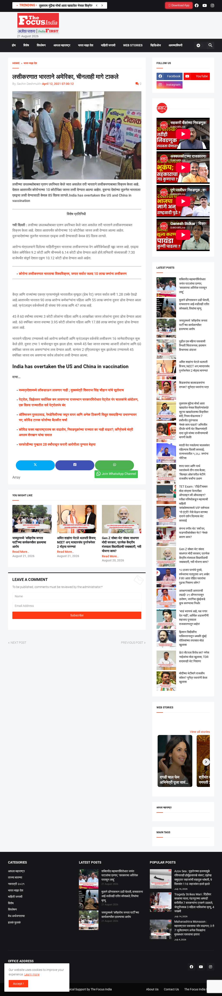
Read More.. (20, 551)
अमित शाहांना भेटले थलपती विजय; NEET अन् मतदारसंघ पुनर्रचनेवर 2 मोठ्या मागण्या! (76, 542)
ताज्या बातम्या (15, 877)
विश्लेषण (41, 45)
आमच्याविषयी (175, 45)
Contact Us (171, 989)
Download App (180, 5)
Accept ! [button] (18, 983)
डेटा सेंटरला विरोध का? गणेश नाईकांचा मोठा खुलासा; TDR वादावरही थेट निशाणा (194, 657)
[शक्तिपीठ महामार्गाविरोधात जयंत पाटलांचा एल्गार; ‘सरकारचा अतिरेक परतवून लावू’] (88, 879)
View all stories (200, 731)
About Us (152, 989)
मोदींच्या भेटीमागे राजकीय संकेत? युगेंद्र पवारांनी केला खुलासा (193, 677)
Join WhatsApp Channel (119, 474)
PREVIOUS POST (132, 642)
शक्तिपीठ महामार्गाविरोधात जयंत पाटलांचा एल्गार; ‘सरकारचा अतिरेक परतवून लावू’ (119, 875)
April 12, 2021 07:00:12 (58, 83)
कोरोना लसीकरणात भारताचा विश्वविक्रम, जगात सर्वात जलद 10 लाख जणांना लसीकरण (73, 274)
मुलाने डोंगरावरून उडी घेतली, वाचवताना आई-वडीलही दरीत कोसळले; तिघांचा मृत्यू (194, 304)
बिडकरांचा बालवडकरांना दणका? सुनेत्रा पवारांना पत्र (69, 6)
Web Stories (133, 45)
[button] (200, 45)
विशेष (26, 45)
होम (14, 45)
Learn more (31, 974)
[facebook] (197, 5)
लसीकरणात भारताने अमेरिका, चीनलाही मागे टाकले (65, 76)
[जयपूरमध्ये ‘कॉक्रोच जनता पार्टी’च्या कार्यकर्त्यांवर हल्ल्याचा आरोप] (88, 921)
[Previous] (97, 5)
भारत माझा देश (85, 45)
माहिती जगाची (108, 45)
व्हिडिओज (155, 45)
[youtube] (204, 5)
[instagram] (212, 5)
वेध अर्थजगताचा (16, 916)
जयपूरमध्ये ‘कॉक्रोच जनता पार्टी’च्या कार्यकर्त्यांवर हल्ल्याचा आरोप (29, 542)
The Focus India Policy (199, 989)
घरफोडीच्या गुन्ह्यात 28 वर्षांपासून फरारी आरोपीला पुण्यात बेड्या (57, 444)
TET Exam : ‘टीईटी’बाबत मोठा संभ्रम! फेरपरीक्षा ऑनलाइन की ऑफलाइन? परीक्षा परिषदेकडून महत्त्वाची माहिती (193, 495)
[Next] (102, 5)
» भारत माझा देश (28, 63)
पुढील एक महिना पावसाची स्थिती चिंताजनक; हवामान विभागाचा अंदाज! (192, 345)
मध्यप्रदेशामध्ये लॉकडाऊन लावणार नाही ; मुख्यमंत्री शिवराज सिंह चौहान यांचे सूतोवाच (71, 390)
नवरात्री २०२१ (16, 884)
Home (16, 63)
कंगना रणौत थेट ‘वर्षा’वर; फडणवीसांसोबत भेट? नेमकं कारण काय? (193, 533)
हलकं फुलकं (14, 922)
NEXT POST (18, 642)
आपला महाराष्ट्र (62, 45)
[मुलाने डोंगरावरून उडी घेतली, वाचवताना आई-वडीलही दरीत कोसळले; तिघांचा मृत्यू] (88, 900)
